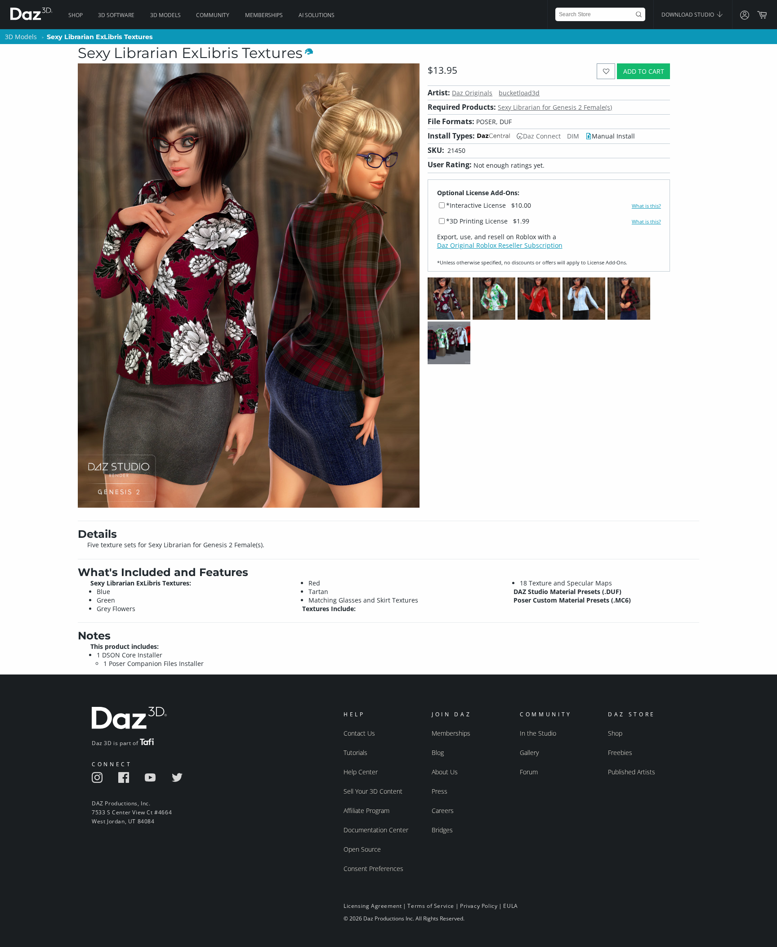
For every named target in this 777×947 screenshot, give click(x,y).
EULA (510, 906)
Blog (438, 752)
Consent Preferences (373, 868)
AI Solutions (317, 15)
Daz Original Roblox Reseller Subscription (500, 245)
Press (439, 791)
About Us (445, 772)
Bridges (442, 830)
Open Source (362, 849)
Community (212, 15)
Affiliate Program (366, 810)
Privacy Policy (478, 906)
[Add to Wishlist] (606, 71)
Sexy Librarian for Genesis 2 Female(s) (555, 107)
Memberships (264, 15)
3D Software (116, 15)
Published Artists (631, 772)
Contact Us (359, 733)
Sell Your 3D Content (373, 791)
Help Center (361, 772)
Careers (443, 810)
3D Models (165, 15)
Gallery (529, 752)
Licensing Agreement (373, 906)
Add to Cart (643, 71)
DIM (573, 136)
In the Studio (538, 733)
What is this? (646, 206)
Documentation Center (376, 830)
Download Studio (688, 14)
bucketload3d (519, 93)
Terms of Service (430, 906)
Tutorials (355, 752)
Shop (75, 15)
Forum (529, 772)
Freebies (620, 752)
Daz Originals (472, 93)
